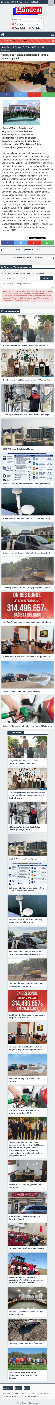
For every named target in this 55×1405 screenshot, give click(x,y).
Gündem (18, 47)
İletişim (34, 24)
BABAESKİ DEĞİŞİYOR (20, 41)
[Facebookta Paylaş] (6, 94)
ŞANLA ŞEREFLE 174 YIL (28, 250)
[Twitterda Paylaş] (21, 94)
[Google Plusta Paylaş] (34, 94)
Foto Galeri (36, 28)
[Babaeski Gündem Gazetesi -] (27, 10)
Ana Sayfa (18, 24)
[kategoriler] (52, 34)
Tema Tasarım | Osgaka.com (27, 1403)
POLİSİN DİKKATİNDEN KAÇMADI (27, 258)
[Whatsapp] (48, 94)
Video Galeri (19, 28)
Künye (27, 1388)
